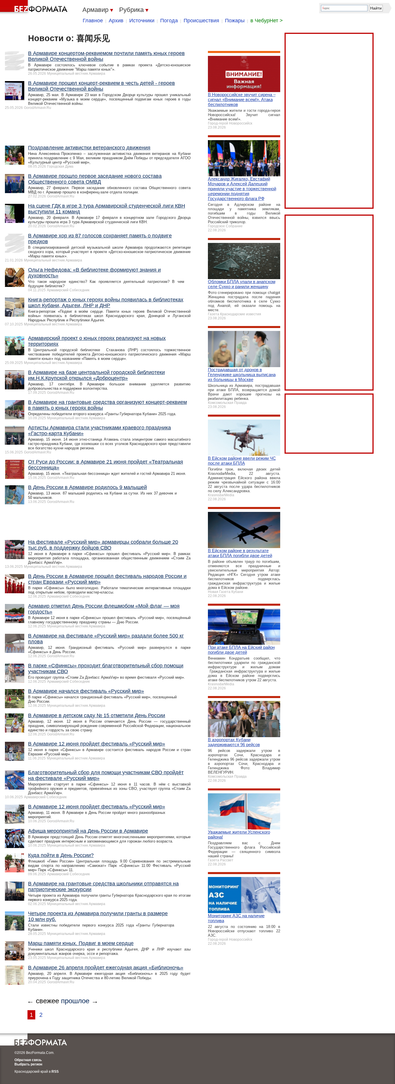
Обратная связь (28, 1060)
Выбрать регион (28, 1064)
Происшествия (201, 20)
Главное (93, 20)
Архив (116, 20)
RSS (55, 1072)
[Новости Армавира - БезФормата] (34, 7)
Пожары (235, 20)
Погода (169, 20)
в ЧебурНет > (266, 20)
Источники (141, 20)
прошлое (75, 1001)
